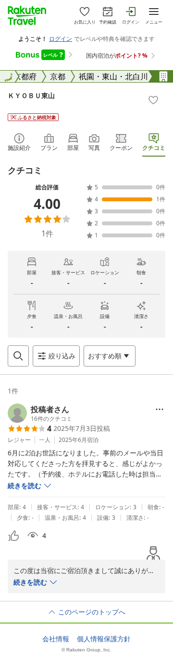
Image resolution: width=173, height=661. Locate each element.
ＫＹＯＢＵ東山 (31, 95)
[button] (40, 413)
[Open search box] (18, 356)
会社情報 (55, 639)
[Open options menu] (159, 409)
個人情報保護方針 (104, 639)
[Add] (153, 100)
